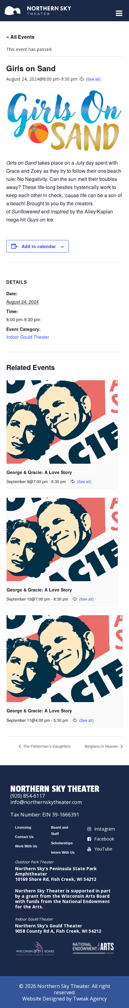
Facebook (104, 839)
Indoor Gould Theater (27, 337)
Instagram (104, 829)
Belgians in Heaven (102, 746)
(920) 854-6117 (27, 795)
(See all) (93, 79)
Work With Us (26, 846)
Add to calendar (39, 246)
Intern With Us (63, 852)
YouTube (103, 849)
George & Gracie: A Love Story (39, 472)
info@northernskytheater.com (46, 802)
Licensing (23, 827)
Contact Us (24, 837)
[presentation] (62, 421)
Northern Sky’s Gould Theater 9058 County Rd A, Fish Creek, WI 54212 (58, 928)
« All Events (20, 36)
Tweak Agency (90, 998)
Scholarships (62, 843)
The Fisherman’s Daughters (46, 746)
